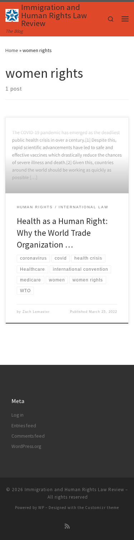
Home (11, 50)
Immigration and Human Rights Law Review (74, 489)
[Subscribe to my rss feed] (67, 526)
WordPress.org (26, 446)
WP (41, 507)
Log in (17, 415)
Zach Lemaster (36, 312)
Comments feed (28, 436)
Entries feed (23, 426)
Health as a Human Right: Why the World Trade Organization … (62, 233)
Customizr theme (102, 507)
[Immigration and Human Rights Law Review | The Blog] (12, 14)
